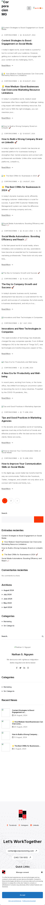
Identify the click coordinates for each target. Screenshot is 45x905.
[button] (42, 872)
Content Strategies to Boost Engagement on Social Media (17, 42)
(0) (40, 231)
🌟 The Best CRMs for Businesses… (26, 746)
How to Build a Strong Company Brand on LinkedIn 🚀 (22, 141)
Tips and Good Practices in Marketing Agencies (21, 419)
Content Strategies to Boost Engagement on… (23, 711)
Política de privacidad (29, 901)
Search (4, 513)
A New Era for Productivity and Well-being (21, 375)
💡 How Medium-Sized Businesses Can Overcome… (27, 723)
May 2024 (8, 603)
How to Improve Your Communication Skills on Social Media (21, 465)
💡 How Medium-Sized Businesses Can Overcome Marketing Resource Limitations (21, 89)
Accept (22, 895)
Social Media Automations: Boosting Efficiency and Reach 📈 (21, 238)
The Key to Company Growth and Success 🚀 (19, 286)
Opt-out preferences (14, 901)
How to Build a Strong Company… (25, 734)
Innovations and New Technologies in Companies (21, 330)
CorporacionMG (10, 35)
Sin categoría (9, 626)
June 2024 (8, 599)
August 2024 (9, 590)
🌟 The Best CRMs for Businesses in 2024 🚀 (21, 189)
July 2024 (8, 594)
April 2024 (8, 607)
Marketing (8, 621)
